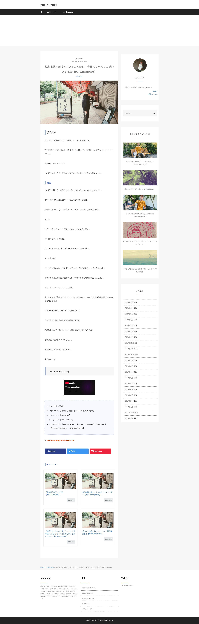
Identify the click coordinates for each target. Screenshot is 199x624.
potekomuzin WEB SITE (89, 588)
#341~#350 (51, 440)
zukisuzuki (48, 5)
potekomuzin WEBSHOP (89, 598)
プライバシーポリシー (88, 609)
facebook (52, 451)
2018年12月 (129, 413)
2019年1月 (129, 407)
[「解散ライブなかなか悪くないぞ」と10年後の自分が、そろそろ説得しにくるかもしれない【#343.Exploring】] (60, 520)
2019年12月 (129, 343)
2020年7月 (129, 302)
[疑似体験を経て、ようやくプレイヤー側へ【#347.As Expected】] (97, 481)
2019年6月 (129, 378)
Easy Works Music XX (65, 440)
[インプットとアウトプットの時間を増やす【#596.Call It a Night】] (140, 150)
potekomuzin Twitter (88, 593)
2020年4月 (129, 320)
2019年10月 (129, 355)
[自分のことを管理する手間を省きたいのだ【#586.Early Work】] (140, 202)
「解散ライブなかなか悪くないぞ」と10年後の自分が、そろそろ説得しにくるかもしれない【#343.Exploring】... (60, 533)
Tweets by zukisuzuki (127, 585)
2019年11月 (129, 349)
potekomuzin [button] (68, 12)
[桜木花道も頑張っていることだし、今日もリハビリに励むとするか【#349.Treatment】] (79, 102)
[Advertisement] (99, 30)
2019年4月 (129, 389)
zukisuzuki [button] (51, 12)
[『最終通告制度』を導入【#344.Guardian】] (60, 481)
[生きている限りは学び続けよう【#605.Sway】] (140, 178)
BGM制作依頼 (86, 603)
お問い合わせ (152, 94)
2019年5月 (129, 384)
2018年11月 (129, 418)
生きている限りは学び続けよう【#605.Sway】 (140, 189)
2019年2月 (129, 401)
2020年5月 (129, 314)
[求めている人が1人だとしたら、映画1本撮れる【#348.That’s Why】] (97, 520)
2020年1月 (129, 337)
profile (154, 91)
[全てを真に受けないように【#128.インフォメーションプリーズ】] (140, 230)
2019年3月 (129, 395)
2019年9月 (129, 360)
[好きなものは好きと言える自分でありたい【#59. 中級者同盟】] (140, 257)
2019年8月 (129, 366)
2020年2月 (129, 331)
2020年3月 (129, 326)
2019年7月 (129, 372)
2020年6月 (129, 308)
